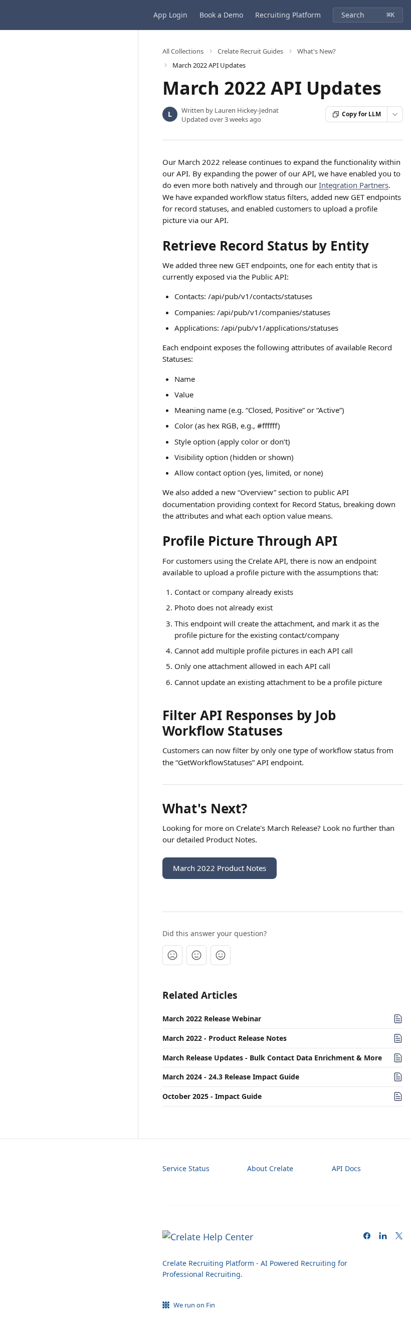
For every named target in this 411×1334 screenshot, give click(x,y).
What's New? (316, 51)
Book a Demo (221, 15)
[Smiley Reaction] (221, 955)
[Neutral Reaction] (196, 955)
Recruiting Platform (288, 15)
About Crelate (270, 1168)
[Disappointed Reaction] (172, 955)
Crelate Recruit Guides (250, 51)
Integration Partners (353, 185)
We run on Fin (194, 1304)
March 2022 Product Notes (219, 868)
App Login (170, 15)
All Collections (182, 51)
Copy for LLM (361, 114)
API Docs (346, 1168)
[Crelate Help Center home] (10, 15)
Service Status (186, 1168)
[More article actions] (395, 114)
